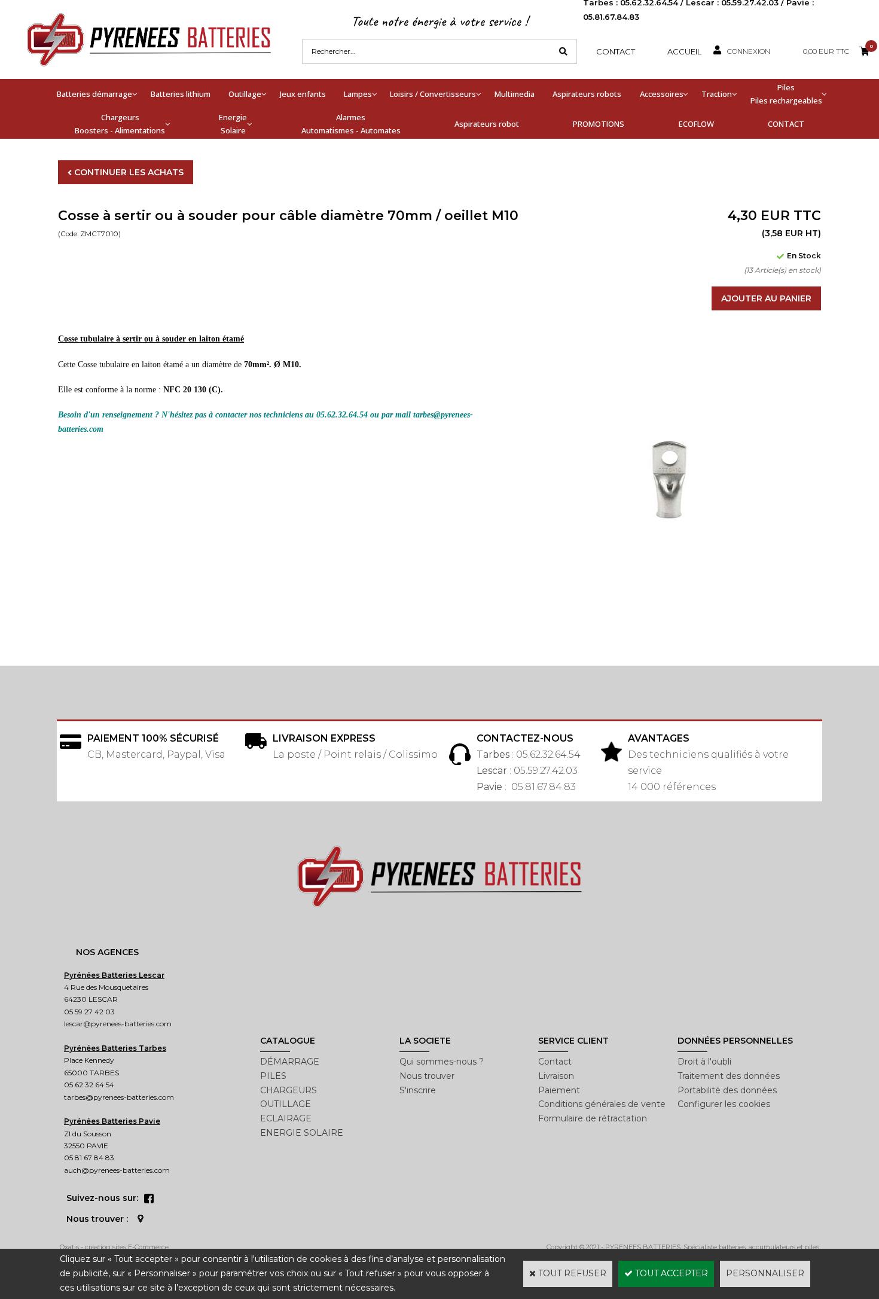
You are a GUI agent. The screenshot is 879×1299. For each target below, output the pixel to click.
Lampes (358, 94)
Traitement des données (728, 1076)
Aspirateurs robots (587, 94)
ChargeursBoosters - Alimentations (120, 124)
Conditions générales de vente (602, 1104)
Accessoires (661, 94)
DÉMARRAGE (289, 1061)
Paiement (559, 1090)
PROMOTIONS (598, 123)
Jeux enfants (303, 94)
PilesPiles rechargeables (786, 94)
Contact (615, 51)
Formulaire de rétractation (592, 1118)
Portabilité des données (727, 1090)
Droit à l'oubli (704, 1061)
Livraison (556, 1076)
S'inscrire (417, 1090)
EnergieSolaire (233, 124)
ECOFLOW (696, 123)
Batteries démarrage (94, 94)
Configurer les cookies (723, 1104)
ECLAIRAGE (286, 1118)
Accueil (684, 51)
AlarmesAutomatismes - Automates (351, 124)
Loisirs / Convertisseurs (433, 94)
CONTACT (786, 123)
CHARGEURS (288, 1090)
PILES (273, 1076)
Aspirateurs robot (486, 123)
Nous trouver (426, 1076)
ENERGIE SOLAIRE (301, 1132)
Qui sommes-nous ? (441, 1061)
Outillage (244, 94)
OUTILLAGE (285, 1104)
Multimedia (515, 94)
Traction (716, 94)
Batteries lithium (180, 94)
